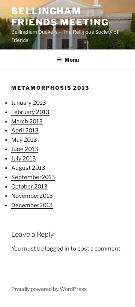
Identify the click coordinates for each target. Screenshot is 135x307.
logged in (57, 248)
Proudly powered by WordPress (49, 289)
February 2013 (30, 112)
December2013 (32, 205)
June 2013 (24, 149)
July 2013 (23, 158)
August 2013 (28, 168)
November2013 (32, 196)
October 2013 (29, 186)
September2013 (33, 177)
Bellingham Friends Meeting (60, 17)
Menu (71, 59)
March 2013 (27, 121)
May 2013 (24, 139)
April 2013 (25, 130)
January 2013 (28, 102)
